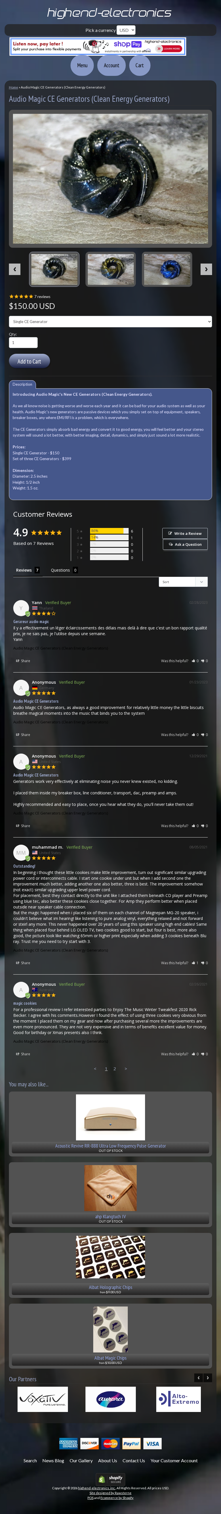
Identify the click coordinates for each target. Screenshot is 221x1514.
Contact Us (134, 1460)
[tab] (22, 384)
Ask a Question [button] (188, 544)
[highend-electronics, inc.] (110, 18)
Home (13, 87)
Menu (82, 65)
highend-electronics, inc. (96, 1488)
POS (90, 1498)
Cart (140, 65)
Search (30, 1460)
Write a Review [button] (188, 533)
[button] (195, 660)
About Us (107, 1460)
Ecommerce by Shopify (117, 1498)
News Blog (53, 1460)
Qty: (13, 334)
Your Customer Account (174, 1460)
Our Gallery (81, 1460)
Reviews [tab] (24, 570)
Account (111, 65)
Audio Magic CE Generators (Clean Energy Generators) (60, 648)
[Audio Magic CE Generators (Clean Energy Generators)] (54, 269)
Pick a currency (101, 30)
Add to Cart (29, 361)
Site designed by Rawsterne (110, 1493)
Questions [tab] (60, 570)
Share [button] (25, 660)
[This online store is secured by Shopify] (110, 1482)
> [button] (126, 1068)
